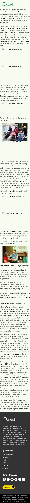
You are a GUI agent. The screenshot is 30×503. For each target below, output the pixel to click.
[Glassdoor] (23, 479)
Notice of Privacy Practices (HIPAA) (19, 501)
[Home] (8, 4)
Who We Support (8, 455)
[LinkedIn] (8, 479)
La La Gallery (13, 341)
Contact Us (7, 487)
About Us (5, 468)
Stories (4, 460)
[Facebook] (4, 479)
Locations (5, 457)
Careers (5, 465)
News (4, 463)
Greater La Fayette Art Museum (18, 356)
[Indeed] (20, 479)
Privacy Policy (5, 501)
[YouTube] (12, 479)
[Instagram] (16, 479)
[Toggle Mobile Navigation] (26, 4)
